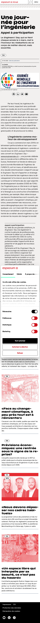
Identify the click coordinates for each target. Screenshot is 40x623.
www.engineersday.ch (10, 156)
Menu (36, 2)
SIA (3, 55)
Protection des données (12, 608)
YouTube (4, 617)
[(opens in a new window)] (26, 94)
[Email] (22, 94)
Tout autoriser (20, 341)
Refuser (20, 353)
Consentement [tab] (7, 274)
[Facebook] (14, 94)
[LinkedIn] (18, 94)
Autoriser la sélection (20, 347)
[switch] (34, 318)
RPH (7, 478)
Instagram (14, 617)
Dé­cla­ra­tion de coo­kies (11, 611)
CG (14, 604)
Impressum (7, 604)
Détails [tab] (19, 274)
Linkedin (9, 617)
